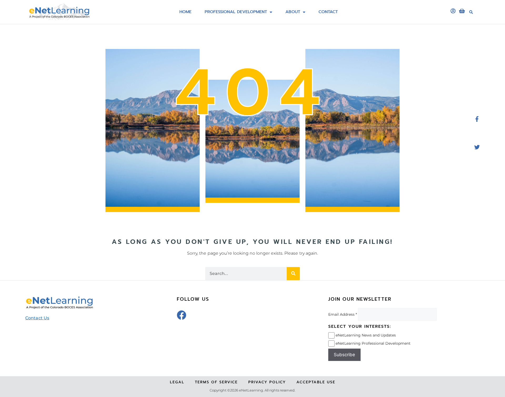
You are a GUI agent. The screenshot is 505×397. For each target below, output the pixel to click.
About (292, 12)
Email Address (341, 314)
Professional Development (236, 12)
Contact (328, 12)
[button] (471, 12)
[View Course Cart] (461, 11)
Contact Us (37, 317)
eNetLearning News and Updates (366, 335)
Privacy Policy (267, 382)
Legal (177, 382)
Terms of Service (216, 382)
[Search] (293, 273)
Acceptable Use (315, 382)
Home (185, 12)
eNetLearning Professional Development (373, 343)
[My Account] (453, 11)
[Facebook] (181, 315)
